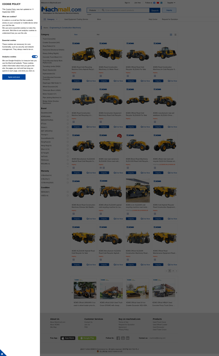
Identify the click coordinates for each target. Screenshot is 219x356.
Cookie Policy (11, 9)
